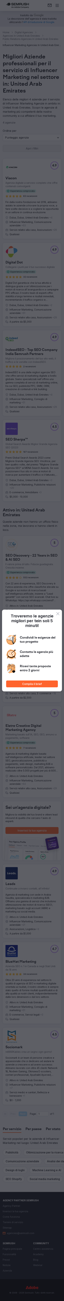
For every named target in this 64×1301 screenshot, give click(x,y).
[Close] (58, 614)
